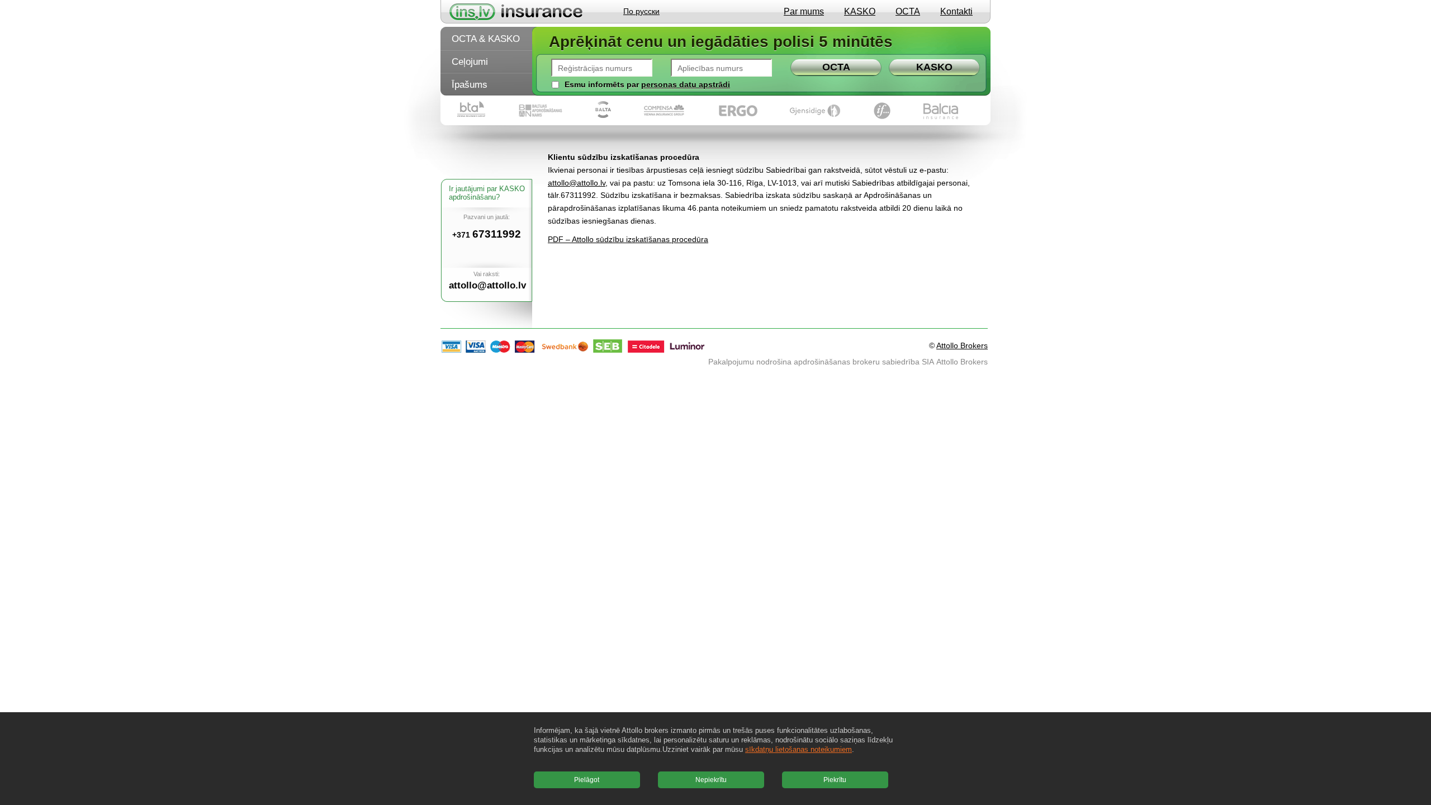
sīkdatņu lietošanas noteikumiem (798, 749)
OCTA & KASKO (486, 39)
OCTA (907, 11)
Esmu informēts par (602, 84)
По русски (641, 11)
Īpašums (469, 84)
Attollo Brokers (962, 345)
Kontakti (956, 11)
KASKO (859, 11)
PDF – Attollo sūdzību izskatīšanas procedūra (628, 239)
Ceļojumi (470, 61)
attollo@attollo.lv (576, 182)
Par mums (804, 11)
